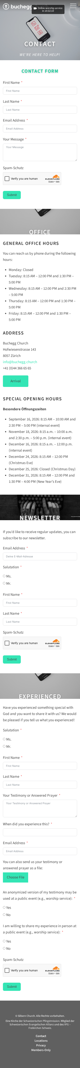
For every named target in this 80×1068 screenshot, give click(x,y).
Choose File (15, 877)
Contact (41, 1036)
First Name (11, 82)
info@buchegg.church (20, 362)
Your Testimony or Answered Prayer (30, 795)
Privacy (41, 1045)
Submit (12, 195)
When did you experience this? (26, 824)
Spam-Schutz (13, 168)
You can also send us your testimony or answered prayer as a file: (32, 865)
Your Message (13, 139)
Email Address (14, 120)
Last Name (11, 101)
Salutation (11, 567)
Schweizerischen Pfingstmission (41, 1021)
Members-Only (41, 1050)
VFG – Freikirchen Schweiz (50, 1026)
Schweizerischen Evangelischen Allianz (32, 1025)
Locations (41, 1041)
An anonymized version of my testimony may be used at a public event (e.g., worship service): (40, 895)
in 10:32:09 (48, 11)
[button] (73, 6)
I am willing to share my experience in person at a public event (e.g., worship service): (39, 929)
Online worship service (50, 8)
